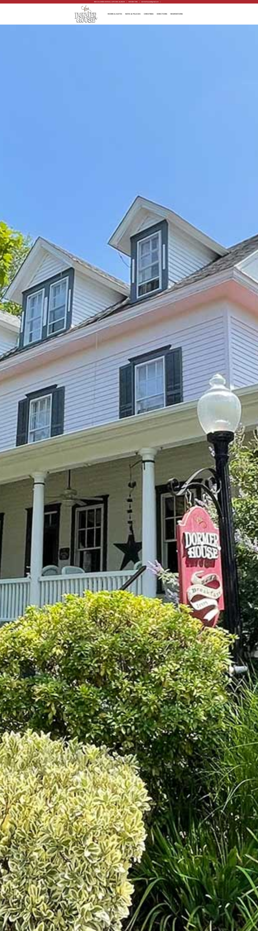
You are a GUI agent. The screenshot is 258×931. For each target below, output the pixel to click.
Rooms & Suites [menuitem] (115, 14)
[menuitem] (115, 14)
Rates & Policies (133, 14)
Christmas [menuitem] (149, 14)
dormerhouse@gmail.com (150, 2)
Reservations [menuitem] (177, 14)
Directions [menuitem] (162, 14)
